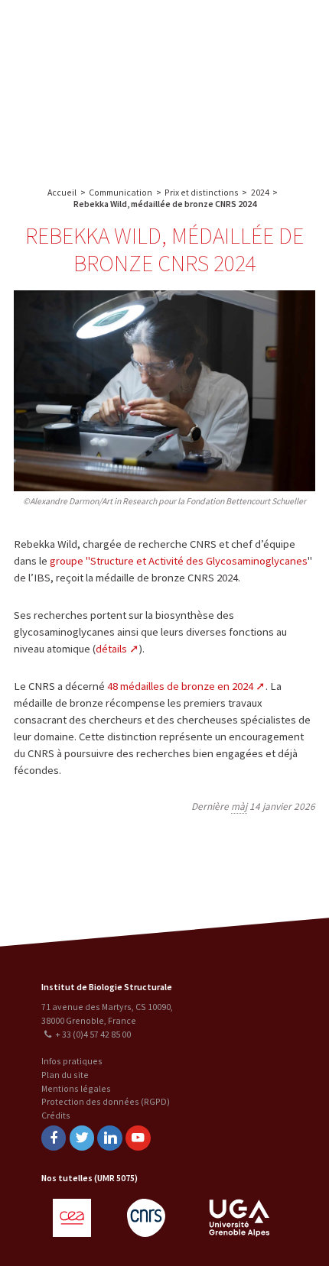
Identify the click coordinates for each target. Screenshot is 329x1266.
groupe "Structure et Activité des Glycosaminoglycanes (179, 561)
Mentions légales (76, 1088)
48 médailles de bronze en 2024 (180, 686)
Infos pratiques (72, 1061)
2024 (260, 192)
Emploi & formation (239, 120)
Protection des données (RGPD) (105, 1101)
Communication (239, 89)
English (91, 85)
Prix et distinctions (201, 192)
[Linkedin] (109, 1138)
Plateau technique (239, 59)
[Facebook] (53, 1138)
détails (111, 649)
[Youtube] (137, 1138)
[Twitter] (82, 1138)
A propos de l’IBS (209, 28)
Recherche (279, 28)
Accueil (62, 192)
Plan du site (65, 1074)
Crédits (55, 1115)
